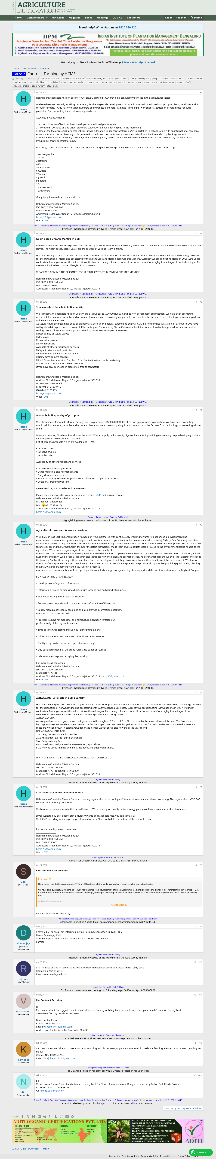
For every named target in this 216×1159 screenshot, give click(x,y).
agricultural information (73, 78)
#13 (200, 1075)
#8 (201, 865)
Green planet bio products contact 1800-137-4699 (108, 1067)
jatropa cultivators (160, 78)
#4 (201, 410)
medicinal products (76, 82)
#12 (200, 1043)
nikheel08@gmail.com (52, 1090)
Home (18, 17)
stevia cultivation (167, 82)
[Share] (196, 92)
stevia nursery (38, 86)
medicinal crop (19, 82)
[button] (47, 18)
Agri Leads (58, 17)
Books (88, 17)
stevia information (21, 86)
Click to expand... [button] (119, 904)
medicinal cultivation (38, 82)
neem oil (121, 82)
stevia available (134, 82)
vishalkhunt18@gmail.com (58, 1026)
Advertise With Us (130, 1156)
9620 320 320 (127, 27)
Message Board (35, 17)
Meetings (102, 17)
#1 (201, 92)
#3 (201, 302)
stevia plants (52, 86)
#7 (201, 787)
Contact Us (133, 17)
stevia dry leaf (183, 82)
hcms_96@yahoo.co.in (48, 217)
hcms (17, 78)
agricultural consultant (50, 78)
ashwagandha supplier (139, 78)
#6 (201, 692)
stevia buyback (150, 82)
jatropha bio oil (177, 78)
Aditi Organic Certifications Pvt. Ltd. (108, 857)
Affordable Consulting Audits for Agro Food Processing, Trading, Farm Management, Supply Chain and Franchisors (108, 919)
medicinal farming (58, 82)
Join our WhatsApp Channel (138, 62)
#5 (201, 524)
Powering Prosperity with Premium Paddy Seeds (108, 517)
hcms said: (43, 879)
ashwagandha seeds (118, 78)
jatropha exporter (194, 78)
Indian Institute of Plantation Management (108, 1035)
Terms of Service (167, 1156)
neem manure (108, 82)
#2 (201, 233)
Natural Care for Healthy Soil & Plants (108, 987)
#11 (200, 994)
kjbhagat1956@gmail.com (61, 1058)
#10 (200, 962)
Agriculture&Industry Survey (108, 779)
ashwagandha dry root (96, 78)
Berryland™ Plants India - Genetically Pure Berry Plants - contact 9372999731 (108, 293)
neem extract (94, 82)
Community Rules (149, 1156)
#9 (201, 926)
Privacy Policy (183, 1156)
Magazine (74, 17)
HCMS (45, 220)
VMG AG (117, 17)
